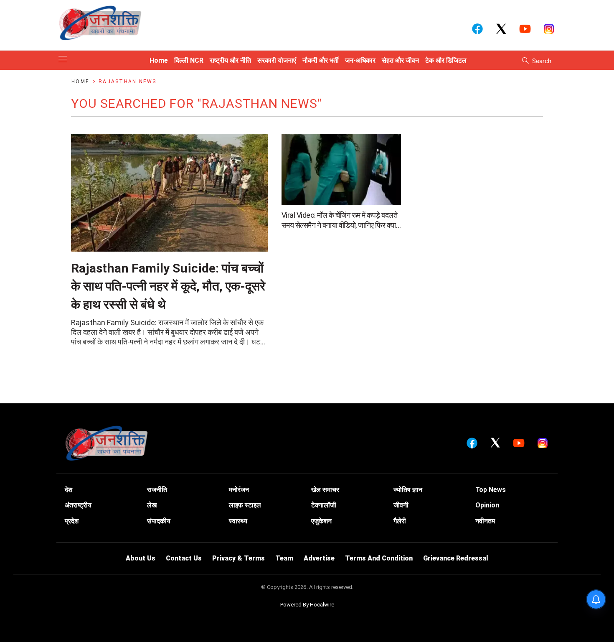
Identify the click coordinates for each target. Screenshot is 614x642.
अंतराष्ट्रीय (78, 505)
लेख (152, 505)
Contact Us (184, 558)
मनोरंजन (239, 490)
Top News (490, 490)
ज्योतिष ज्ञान (407, 490)
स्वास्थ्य (238, 521)
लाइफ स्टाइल (245, 505)
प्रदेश (72, 521)
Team (284, 558)
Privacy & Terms (238, 558)
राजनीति (157, 490)
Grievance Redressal (455, 558)
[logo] (100, 22)
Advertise (319, 558)
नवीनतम (485, 521)
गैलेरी (399, 521)
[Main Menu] (62, 60)
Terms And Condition (379, 558)
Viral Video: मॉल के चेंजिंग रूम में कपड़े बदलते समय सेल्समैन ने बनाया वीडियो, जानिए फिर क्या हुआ (340, 220)
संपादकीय (158, 521)
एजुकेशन (321, 521)
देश (68, 490)
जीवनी (400, 505)
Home (81, 81)
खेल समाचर (325, 490)
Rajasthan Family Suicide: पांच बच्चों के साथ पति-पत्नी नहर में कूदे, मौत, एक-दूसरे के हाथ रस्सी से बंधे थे (168, 286)
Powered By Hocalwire (307, 604)
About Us (140, 558)
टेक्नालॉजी (323, 505)
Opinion (487, 505)
